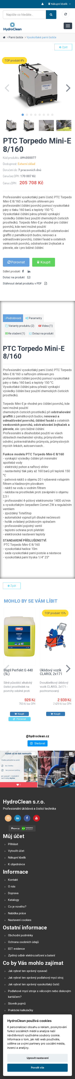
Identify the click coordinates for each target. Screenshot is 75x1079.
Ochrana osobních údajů (23, 942)
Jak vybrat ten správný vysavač (27, 971)
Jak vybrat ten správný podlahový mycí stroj (35, 977)
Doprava (13, 893)
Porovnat (17, 262)
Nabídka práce (17, 913)
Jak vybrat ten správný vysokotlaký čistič (33, 984)
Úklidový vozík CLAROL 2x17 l (51, 672)
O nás (11, 886)
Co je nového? (17, 906)
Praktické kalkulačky (20, 1010)
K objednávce (16, 864)
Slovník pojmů (17, 1003)
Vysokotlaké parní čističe (41, 37)
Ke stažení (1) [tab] (16, 333)
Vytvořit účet (16, 851)
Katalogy (13, 900)
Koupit (45, 262)
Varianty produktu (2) (21, 325)
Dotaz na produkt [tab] (14, 277)
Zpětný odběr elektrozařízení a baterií (31, 955)
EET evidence (16, 948)
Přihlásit (13, 844)
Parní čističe (16, 37)
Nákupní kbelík (17, 857)
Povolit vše (37, 1067)
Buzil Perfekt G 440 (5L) (18, 672)
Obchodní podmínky (20, 935)
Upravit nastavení (37, 1057)
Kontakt (13, 880)
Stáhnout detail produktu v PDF (22, 283)
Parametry (35, 318)
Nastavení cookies (19, 920)
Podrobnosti (13, 318)
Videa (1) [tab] (47, 325)
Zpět (64, 47)
